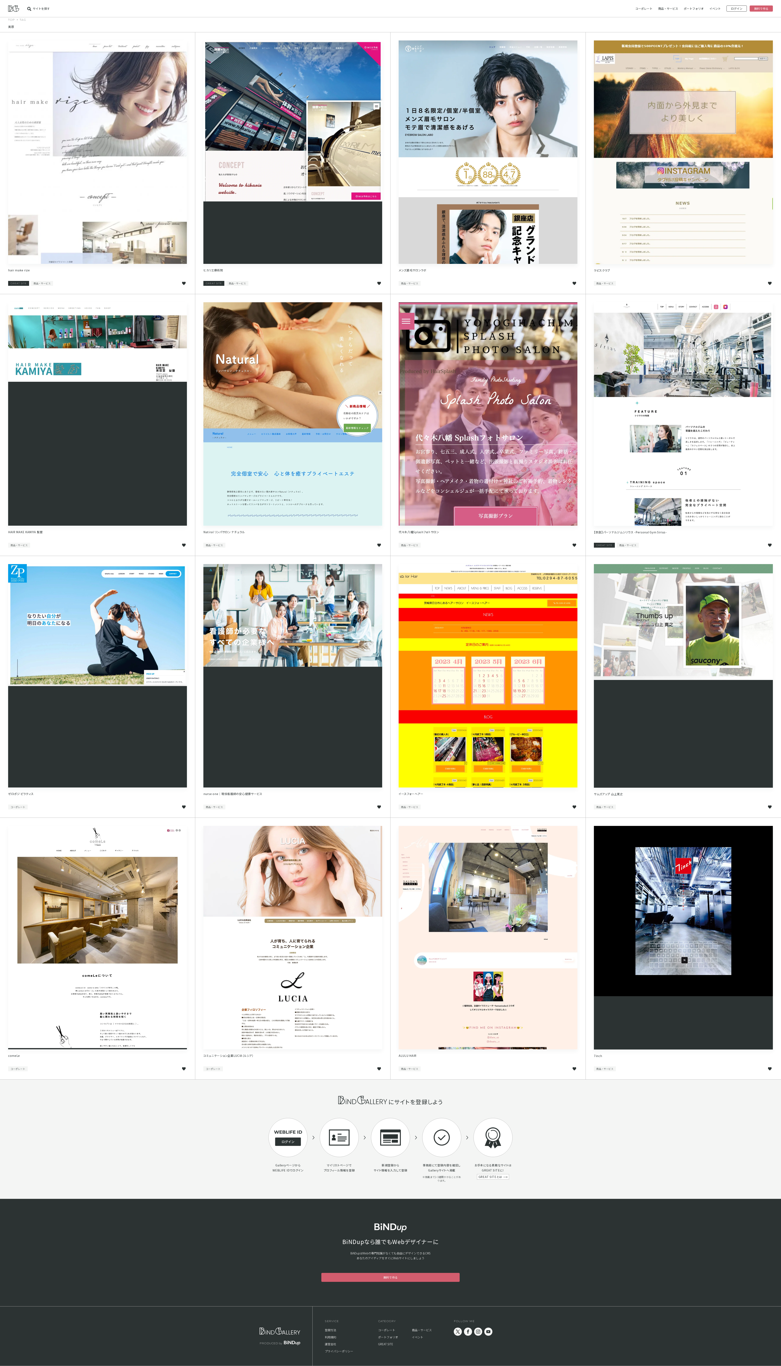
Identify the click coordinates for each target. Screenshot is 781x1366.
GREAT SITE (19, 283)
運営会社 (330, 1344)
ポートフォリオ (694, 9)
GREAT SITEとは (490, 1177)
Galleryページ (285, 1165)
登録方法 (330, 1330)
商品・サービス (668, 9)
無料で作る (761, 9)
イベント (715, 9)
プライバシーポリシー (339, 1351)
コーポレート (643, 9)
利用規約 (330, 1337)
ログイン (736, 9)
